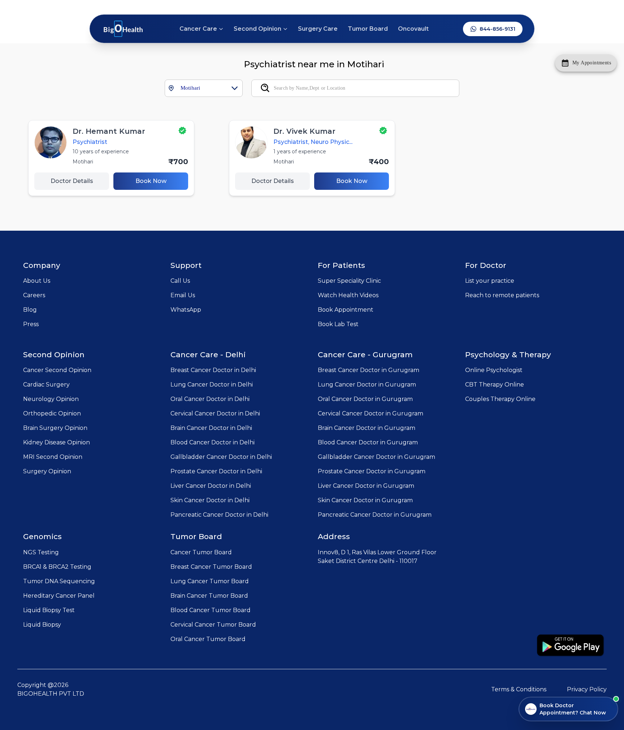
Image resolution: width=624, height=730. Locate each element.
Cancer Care (198, 28)
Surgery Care (318, 28)
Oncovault (413, 28)
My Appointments (591, 62)
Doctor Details (72, 181)
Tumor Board (368, 28)
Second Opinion (257, 28)
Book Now (150, 181)
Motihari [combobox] (190, 88)
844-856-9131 (497, 29)
